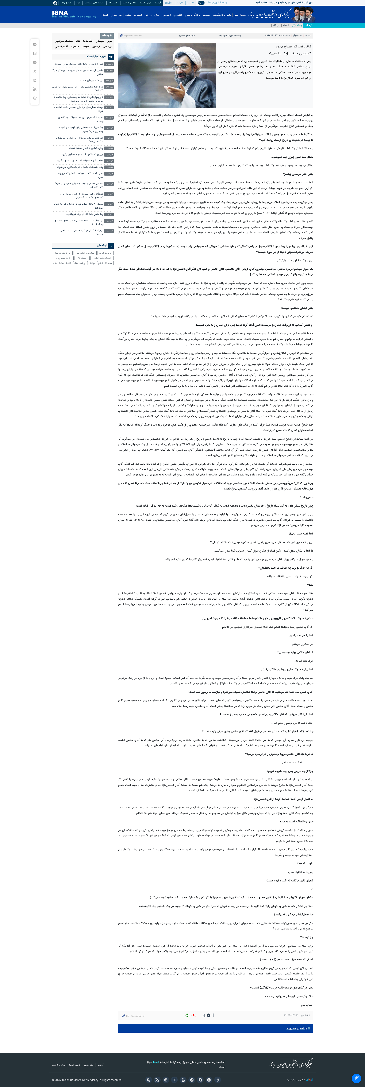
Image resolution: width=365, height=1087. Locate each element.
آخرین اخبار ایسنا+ (96, 56)
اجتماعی (167, 15)
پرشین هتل (79, 263)
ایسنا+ (104, 15)
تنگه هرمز (88, 41)
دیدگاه (276, 25)
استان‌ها (138, 15)
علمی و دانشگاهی (222, 15)
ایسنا (270, 12)
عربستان (100, 41)
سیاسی (206, 15)
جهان (157, 15)
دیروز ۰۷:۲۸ (109, 118)
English (169, 3)
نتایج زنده (66, 3)
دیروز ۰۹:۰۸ (109, 107)
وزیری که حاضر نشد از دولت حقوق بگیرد (82, 155)
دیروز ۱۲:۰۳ (109, 87)
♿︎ (356, 1078)
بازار (78, 3)
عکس (128, 15)
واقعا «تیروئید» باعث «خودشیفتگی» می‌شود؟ (80, 167)
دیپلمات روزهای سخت (91, 81)
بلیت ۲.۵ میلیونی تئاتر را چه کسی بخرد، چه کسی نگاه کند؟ (77, 89)
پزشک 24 (82, 258)
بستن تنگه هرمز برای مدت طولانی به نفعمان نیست (80, 119)
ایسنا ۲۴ (113, 3)
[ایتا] (208, 1080)
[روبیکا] (217, 1080)
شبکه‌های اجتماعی (93, 3)
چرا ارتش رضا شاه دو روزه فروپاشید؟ (84, 214)
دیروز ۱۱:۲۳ (109, 97)
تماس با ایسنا (129, 3)
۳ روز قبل (110, 194)
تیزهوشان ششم (105, 263)
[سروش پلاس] (200, 1080)
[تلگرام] (191, 1080)
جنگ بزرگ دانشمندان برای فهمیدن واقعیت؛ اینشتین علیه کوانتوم (81, 130)
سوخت (85, 47)
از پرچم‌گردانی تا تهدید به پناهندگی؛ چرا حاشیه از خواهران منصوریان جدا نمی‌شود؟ (78, 99)
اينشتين (96, 47)
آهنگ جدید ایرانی (102, 258)
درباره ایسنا (145, 3)
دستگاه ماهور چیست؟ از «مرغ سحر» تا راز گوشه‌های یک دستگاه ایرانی (81, 196)
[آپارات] (148, 1080)
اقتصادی (178, 15)
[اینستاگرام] (165, 1080)
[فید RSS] (156, 1080)
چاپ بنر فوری (105, 253)
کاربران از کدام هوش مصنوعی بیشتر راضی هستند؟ (81, 233)
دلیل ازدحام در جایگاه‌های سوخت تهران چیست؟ (78, 64)
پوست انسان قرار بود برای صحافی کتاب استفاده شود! (78, 109)
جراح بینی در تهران (62, 253)
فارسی (190, 3)
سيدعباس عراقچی (64, 41)
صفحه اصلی (240, 15)
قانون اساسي (61, 47)
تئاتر (78, 41)
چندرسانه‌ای (116, 15)
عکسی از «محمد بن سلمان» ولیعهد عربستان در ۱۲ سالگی (77, 72)
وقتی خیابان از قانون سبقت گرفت (86, 148)
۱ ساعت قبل (109, 70)
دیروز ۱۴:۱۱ (109, 81)
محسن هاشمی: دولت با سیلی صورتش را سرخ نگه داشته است (79, 186)
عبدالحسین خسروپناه (296, 1029)
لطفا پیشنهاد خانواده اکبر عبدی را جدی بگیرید (80, 161)
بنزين (109, 41)
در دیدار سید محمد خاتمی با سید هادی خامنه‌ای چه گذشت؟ (78, 223)
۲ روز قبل (110, 128)
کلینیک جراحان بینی (62, 263)
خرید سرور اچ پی (63, 258)
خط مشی (89, 1065)
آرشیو (158, 3)
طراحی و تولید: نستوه (296, 1080)
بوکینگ (92, 263)
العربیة (180, 3)
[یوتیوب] (182, 1080)
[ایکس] (174, 1080)
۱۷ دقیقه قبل (109, 64)
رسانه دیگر (297, 25)
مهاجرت (75, 47)
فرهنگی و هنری (192, 15)
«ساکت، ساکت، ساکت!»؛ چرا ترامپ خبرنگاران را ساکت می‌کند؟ (78, 140)
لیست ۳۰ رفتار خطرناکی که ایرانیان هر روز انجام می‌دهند (78, 206)
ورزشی (148, 15)
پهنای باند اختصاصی (85, 253)
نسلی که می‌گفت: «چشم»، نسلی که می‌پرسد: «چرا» (79, 175)
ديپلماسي (107, 47)
